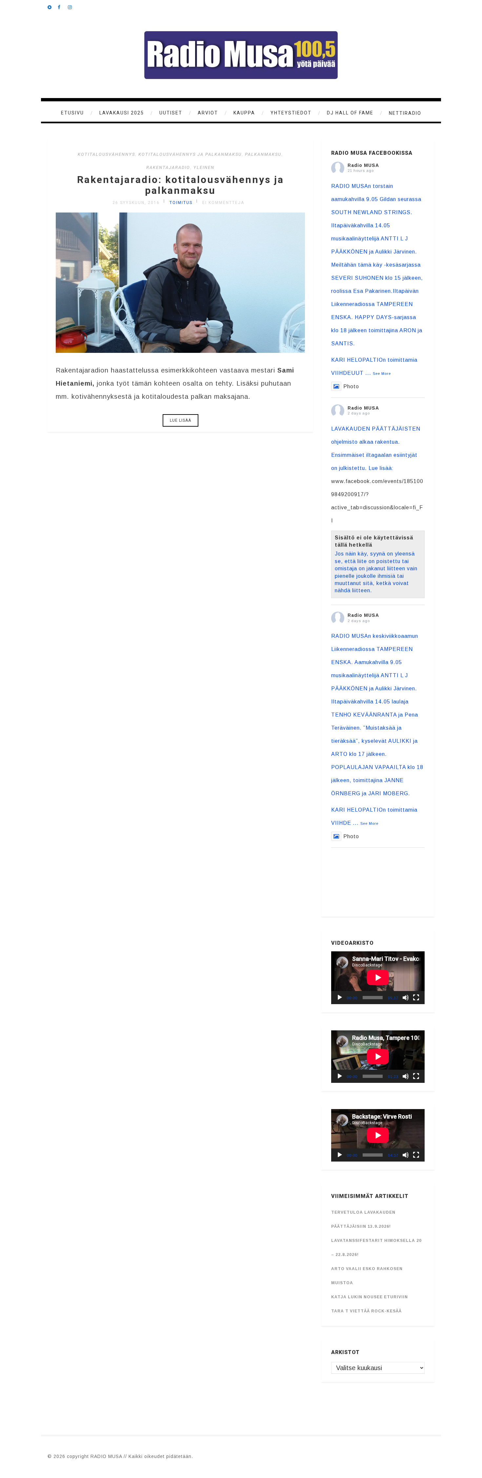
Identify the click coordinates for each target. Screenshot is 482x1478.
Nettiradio (405, 113)
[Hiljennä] (405, 997)
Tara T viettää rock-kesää (366, 1311)
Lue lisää (180, 420)
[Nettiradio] (52, 6)
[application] (378, 977)
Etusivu (72, 112)
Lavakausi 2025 (121, 112)
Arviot (208, 112)
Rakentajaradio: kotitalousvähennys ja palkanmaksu (180, 185)
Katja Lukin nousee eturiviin (369, 1297)
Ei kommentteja (223, 202)
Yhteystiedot (291, 112)
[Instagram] (73, 6)
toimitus (181, 202)
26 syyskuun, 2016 (136, 202)
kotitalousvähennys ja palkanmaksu (190, 154)
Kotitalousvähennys (106, 154)
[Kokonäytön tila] (416, 997)
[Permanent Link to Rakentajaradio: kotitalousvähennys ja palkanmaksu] (180, 350)
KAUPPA (244, 112)
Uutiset (170, 112)
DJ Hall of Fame (350, 112)
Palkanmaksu (263, 154)
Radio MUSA (363, 165)
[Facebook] (63, 6)
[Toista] (339, 997)
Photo (351, 386)
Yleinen (203, 167)
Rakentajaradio (168, 167)
